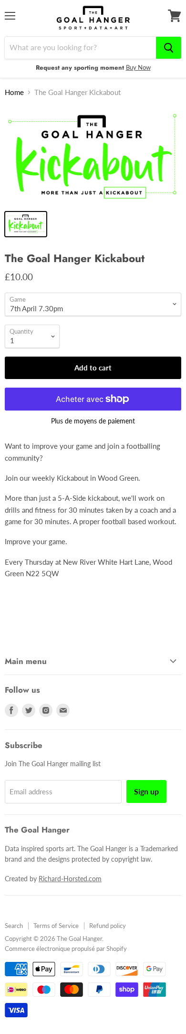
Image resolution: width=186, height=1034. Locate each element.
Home (14, 92)
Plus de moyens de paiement (93, 421)
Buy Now (138, 67)
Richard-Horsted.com (70, 879)
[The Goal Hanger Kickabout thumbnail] (25, 224)
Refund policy (107, 925)
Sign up (146, 791)
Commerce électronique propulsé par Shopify (66, 948)
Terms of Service (56, 925)
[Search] (168, 48)
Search (14, 925)
